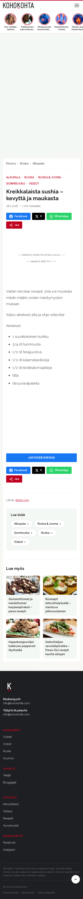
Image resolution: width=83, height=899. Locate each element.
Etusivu (11, 163)
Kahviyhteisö (11, 804)
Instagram (9, 849)
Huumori (8, 758)
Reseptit (8, 818)
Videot (34, 183)
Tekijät (7, 775)
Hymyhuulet (10, 825)
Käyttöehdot (27, 892)
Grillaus (8, 811)
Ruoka (24, 163)
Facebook (9, 842)
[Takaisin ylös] (75, 879)
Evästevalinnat (10, 892)
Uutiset (7, 736)
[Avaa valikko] (77, 5)
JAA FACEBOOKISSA (41, 457)
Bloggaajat (9, 782)
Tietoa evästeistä (46, 892)
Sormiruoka (15, 183)
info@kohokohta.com (16, 703)
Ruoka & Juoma (49, 177)
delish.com (22, 500)
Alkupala (38, 163)
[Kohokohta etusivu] (18, 5)
